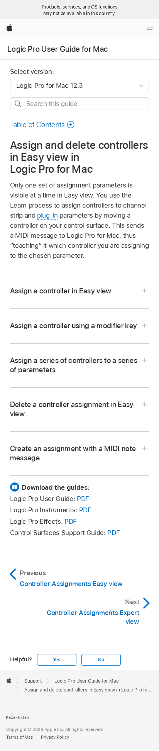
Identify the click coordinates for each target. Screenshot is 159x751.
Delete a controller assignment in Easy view (72, 409)
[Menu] (149, 28)
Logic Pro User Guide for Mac (57, 49)
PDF (83, 498)
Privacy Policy (55, 737)
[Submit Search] (18, 104)
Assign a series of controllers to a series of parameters (73, 365)
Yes (57, 659)
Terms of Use (19, 737)
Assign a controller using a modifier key (73, 325)
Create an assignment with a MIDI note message (73, 453)
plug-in (47, 215)
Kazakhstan (17, 717)
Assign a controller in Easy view (61, 290)
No (101, 659)
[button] (42, 124)
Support (33, 681)
